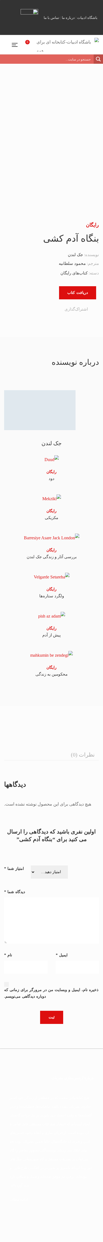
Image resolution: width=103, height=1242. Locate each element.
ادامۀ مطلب (19, 1199)
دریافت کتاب (77, 293)
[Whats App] (31, 310)
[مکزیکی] (51, 498)
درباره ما (68, 18)
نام (8, 955)
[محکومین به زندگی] (51, 654)
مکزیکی (51, 518)
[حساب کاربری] (20, 44)
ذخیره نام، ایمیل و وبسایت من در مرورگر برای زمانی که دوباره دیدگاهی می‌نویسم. (51, 993)
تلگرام (71, 5)
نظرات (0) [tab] (83, 755)
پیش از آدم (51, 635)
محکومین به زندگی (51, 674)
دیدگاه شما (14, 892)
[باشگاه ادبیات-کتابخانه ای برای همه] (68, 44)
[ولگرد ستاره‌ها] (51, 576)
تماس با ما (51, 18)
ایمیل (90, 5)
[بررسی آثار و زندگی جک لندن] (51, 537)
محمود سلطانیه (72, 263)
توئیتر (58, 5)
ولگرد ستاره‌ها (51, 596)
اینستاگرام (62, 5)
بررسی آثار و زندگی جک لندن (52, 557)
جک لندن (75, 255)
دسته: (94, 273)
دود (51, 478)
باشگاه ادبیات (87, 18)
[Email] (28, 310)
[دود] (51, 459)
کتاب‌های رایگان (74, 273)
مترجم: (92, 263)
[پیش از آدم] (51, 616)
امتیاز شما (14, 869)
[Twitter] (53, 310)
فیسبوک (81, 5)
